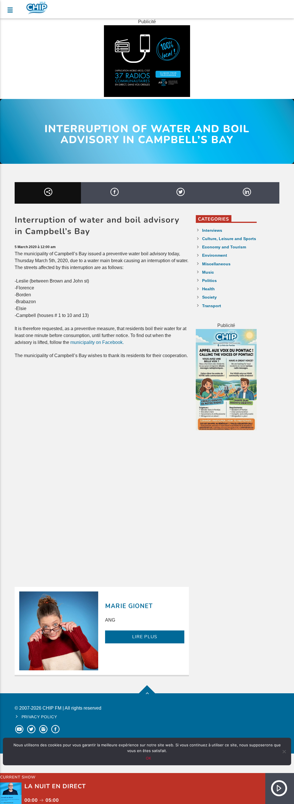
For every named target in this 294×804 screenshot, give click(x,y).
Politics (209, 280)
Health (208, 289)
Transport (211, 305)
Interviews (212, 230)
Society (209, 297)
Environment (214, 255)
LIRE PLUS (144, 637)
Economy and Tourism (224, 247)
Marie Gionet (128, 606)
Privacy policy (39, 717)
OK (148, 758)
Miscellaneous (216, 264)
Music (208, 272)
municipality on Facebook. (97, 342)
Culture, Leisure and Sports (229, 238)
